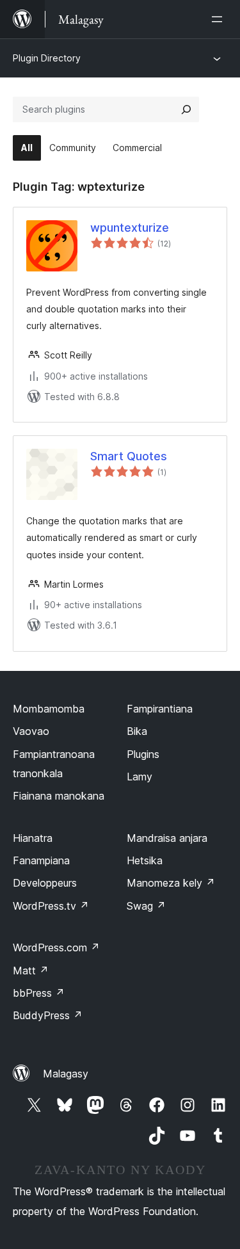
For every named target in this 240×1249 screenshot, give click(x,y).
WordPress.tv (51, 905)
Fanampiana (41, 860)
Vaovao (31, 731)
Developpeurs (45, 882)
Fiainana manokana (58, 795)
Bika (137, 731)
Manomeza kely (171, 882)
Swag (146, 905)
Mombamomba (48, 708)
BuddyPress (48, 1015)
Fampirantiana (160, 708)
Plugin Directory (47, 57)
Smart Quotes (128, 456)
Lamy (139, 776)
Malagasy (65, 1073)
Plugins (143, 754)
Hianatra (32, 838)
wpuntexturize (129, 227)
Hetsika (145, 860)
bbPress (39, 993)
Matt (31, 970)
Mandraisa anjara (167, 838)
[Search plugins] (186, 109)
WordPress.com (56, 947)
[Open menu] (219, 19)
